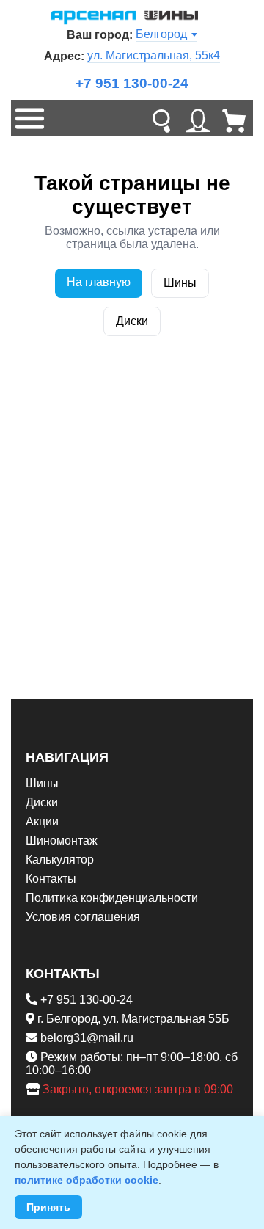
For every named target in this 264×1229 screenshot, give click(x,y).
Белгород (161, 34)
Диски (132, 321)
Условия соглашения (83, 917)
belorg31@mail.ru (86, 1038)
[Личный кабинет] (198, 118)
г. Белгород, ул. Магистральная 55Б (133, 1019)
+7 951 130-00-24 (132, 83)
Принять (48, 1207)
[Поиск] (161, 118)
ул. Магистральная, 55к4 (153, 55)
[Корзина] (234, 118)
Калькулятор (60, 859)
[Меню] (29, 118)
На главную (99, 282)
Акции (42, 821)
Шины (180, 283)
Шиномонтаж (62, 840)
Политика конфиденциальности (112, 897)
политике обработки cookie (86, 1180)
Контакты (51, 878)
